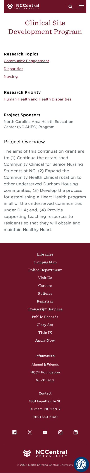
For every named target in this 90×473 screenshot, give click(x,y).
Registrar (45, 301)
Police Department (45, 270)
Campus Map (45, 262)
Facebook (14, 432)
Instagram (60, 432)
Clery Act (45, 325)
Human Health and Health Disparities (37, 99)
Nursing (11, 77)
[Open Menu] (81, 6)
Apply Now (45, 340)
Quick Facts (45, 380)
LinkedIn (75, 432)
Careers (45, 285)
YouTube (45, 432)
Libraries (45, 254)
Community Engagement (26, 61)
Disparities (13, 69)
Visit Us (45, 278)
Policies (45, 293)
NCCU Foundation (45, 372)
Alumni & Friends (45, 364)
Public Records (45, 317)
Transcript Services (45, 309)
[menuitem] (14, 432)
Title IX (45, 332)
